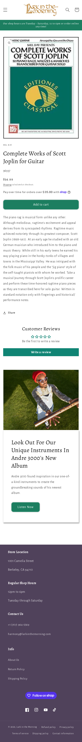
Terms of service (20, 733)
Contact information (63, 733)
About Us (13, 659)
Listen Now (26, 507)
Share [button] (11, 312)
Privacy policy (67, 727)
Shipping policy (40, 733)
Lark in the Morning (27, 727)
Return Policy (16, 669)
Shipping (7, 185)
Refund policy (48, 727)
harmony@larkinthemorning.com (29, 634)
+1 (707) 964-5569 (18, 624)
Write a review (41, 352)
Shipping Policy (17, 678)
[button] (5, 9)
